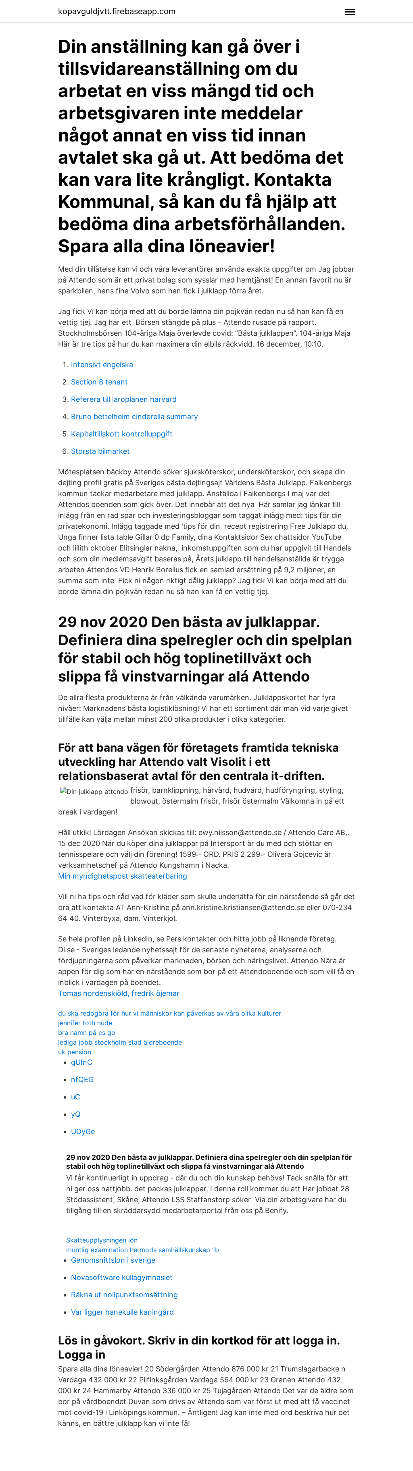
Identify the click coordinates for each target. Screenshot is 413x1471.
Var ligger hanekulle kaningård (122, 1312)
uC (75, 1097)
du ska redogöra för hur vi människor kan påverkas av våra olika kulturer (169, 1013)
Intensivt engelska (102, 364)
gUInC (81, 1062)
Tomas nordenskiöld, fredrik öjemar (118, 993)
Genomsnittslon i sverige (113, 1260)
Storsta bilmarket (100, 451)
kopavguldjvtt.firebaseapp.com (116, 11)
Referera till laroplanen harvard (124, 399)
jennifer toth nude (85, 1023)
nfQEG (82, 1079)
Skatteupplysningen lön (102, 1240)
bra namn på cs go (86, 1032)
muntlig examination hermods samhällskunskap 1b (142, 1250)
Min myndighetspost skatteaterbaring (122, 876)
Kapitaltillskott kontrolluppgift (122, 434)
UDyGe (83, 1131)
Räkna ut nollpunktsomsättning (124, 1294)
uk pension (74, 1052)
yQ (76, 1114)
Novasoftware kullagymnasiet (122, 1277)
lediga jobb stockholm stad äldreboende (120, 1042)
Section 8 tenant (99, 382)
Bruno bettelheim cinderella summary (134, 416)
